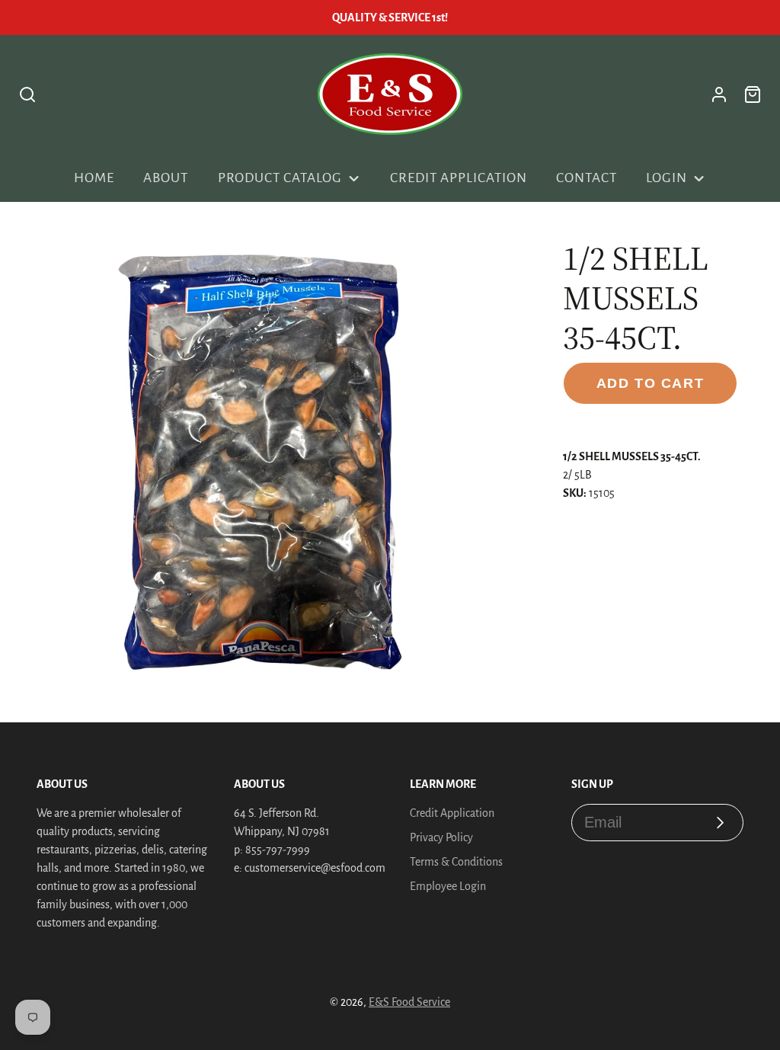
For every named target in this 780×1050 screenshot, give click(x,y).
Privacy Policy (441, 837)
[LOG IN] (719, 94)
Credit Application (458, 178)
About (165, 178)
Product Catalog (280, 178)
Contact (586, 178)
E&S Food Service (409, 1002)
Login (666, 178)
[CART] (752, 94)
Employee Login (448, 886)
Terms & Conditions (456, 862)
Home (94, 178)
